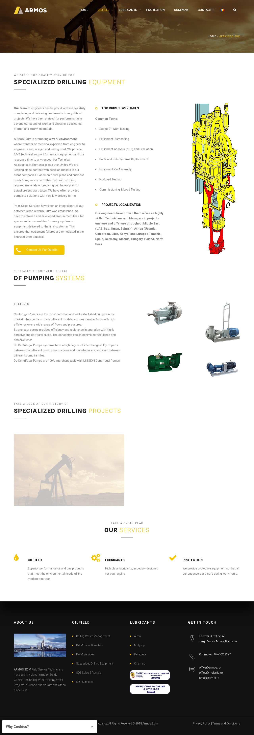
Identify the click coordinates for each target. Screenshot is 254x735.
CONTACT (205, 10)
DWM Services (85, 654)
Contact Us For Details (42, 250)
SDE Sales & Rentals (88, 672)
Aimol (137, 636)
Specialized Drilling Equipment (94, 663)
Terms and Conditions (226, 723)
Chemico (139, 663)
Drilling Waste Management (93, 636)
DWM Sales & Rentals (89, 645)
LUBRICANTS (128, 10)
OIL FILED (35, 560)
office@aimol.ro (209, 677)
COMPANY (181, 10)
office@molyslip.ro (211, 672)
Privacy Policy (202, 723)
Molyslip (139, 645)
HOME (84, 10)
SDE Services (84, 681)
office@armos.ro (210, 667)
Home (212, 36)
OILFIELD (103, 10)
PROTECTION (155, 10)
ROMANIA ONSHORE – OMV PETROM (69, 472)
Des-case (140, 654)
